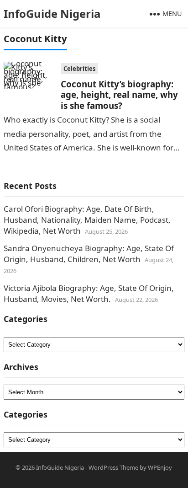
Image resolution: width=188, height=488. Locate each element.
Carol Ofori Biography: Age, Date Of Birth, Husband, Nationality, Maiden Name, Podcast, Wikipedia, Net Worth (87, 220)
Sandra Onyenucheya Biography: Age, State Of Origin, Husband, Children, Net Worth (89, 253)
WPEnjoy (160, 467)
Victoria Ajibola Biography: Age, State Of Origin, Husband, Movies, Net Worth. (89, 293)
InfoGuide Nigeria (52, 13)
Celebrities (79, 68)
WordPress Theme (113, 467)
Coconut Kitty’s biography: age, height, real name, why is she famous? (119, 94)
